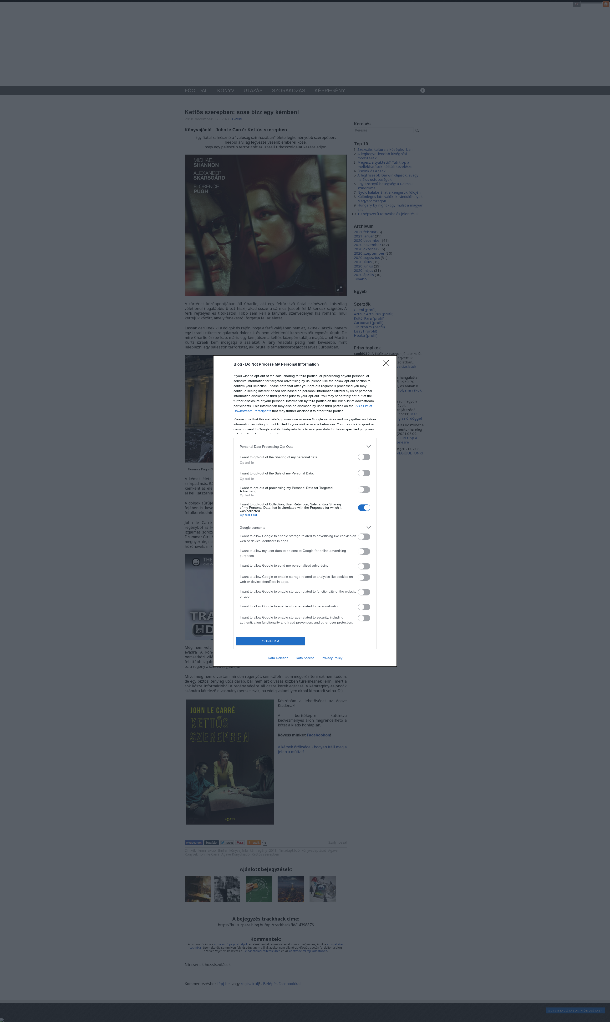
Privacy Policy (332, 658)
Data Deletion (278, 658)
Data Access (305, 658)
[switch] (364, 457)
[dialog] (305, 511)
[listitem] (305, 446)
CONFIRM (271, 641)
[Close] (387, 364)
